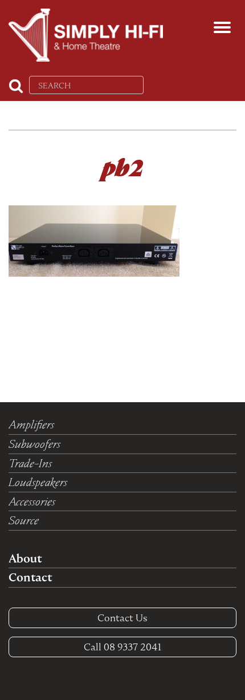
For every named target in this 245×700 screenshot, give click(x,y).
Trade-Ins (30, 463)
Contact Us (122, 618)
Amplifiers (31, 424)
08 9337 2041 (123, 647)
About (25, 558)
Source (24, 520)
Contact (30, 577)
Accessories (32, 501)
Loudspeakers (38, 482)
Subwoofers (34, 444)
